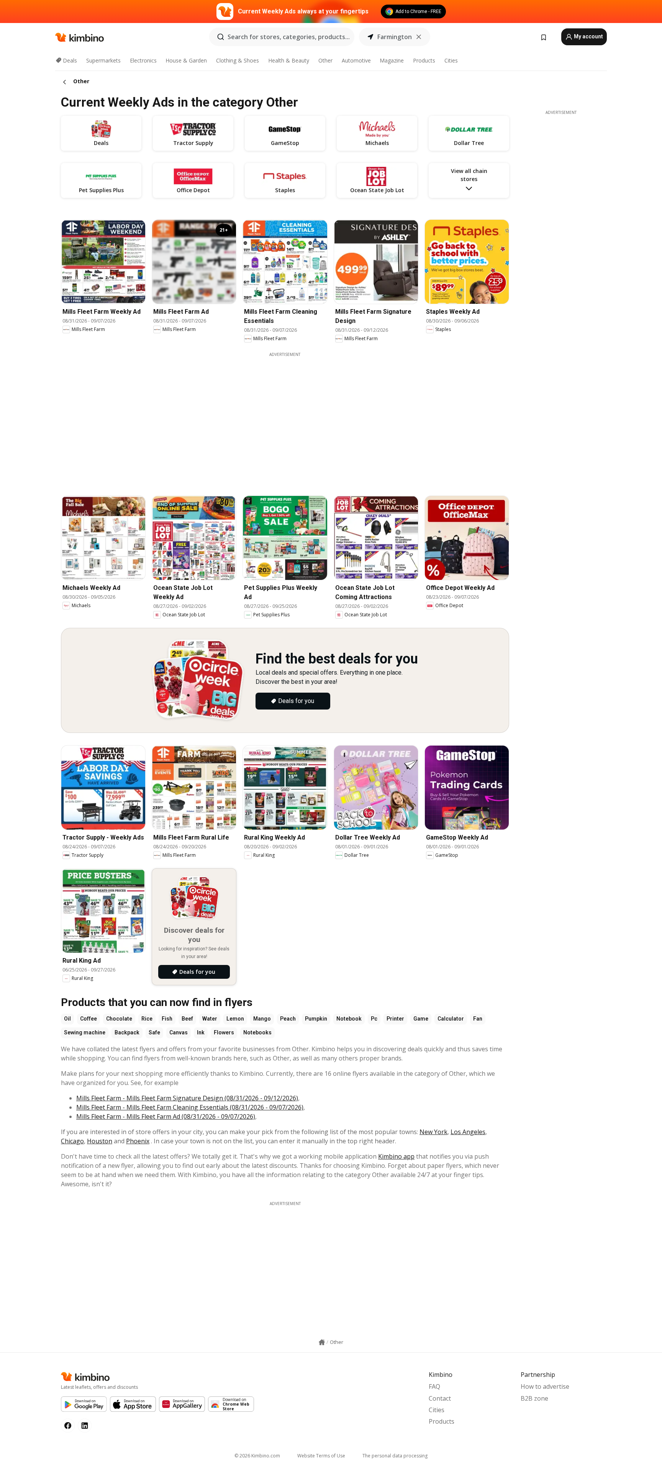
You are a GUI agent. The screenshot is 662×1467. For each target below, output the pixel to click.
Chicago (72, 1141)
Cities (451, 60)
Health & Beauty (288, 60)
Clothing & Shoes (237, 60)
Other (325, 60)
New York (433, 1132)
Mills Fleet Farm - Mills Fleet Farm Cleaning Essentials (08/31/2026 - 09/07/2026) (189, 1107)
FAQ (434, 1386)
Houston (99, 1141)
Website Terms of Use (321, 1455)
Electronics (143, 60)
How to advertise (545, 1386)
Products (424, 60)
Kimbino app (396, 1156)
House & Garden (186, 60)
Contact (440, 1398)
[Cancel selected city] (419, 37)
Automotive (356, 60)
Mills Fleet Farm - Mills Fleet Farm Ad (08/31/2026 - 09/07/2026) (165, 1116)
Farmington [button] (394, 37)
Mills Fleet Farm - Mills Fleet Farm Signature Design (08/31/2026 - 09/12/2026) (187, 1098)
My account (588, 36)
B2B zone (534, 1398)
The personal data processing (395, 1455)
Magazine (392, 60)
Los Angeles (468, 1132)
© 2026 (257, 1455)
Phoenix (137, 1141)
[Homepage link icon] (322, 1342)
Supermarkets (103, 60)
